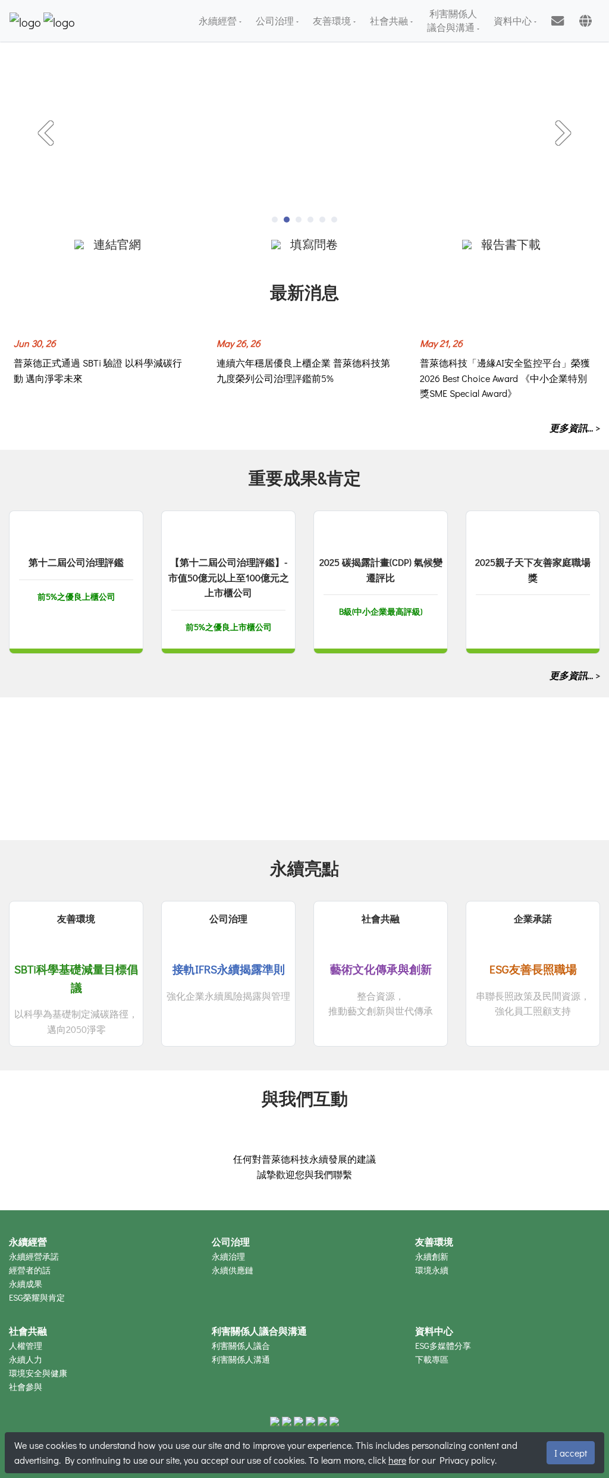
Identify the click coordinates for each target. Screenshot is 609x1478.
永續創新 (431, 1256)
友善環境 (333, 20)
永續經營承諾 (34, 1256)
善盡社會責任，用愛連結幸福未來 (486, 808)
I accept (570, 1452)
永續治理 (228, 1256)
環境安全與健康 (38, 1373)
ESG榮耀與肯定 (37, 1297)
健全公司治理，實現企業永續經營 (80, 808)
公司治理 (276, 20)
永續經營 (219, 20)
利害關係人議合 (241, 1345)
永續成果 (25, 1283)
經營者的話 (30, 1270)
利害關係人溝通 (241, 1359)
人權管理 (25, 1345)
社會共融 (390, 20)
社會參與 (25, 1386)
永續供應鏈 (232, 1270)
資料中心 (514, 20)
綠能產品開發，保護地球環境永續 (283, 808)
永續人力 (25, 1359)
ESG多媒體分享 (443, 1345)
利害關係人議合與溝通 (452, 20)
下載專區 (431, 1359)
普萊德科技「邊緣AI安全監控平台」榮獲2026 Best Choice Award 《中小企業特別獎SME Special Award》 (505, 377)
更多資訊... (572, 427)
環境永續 (431, 1270)
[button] (46, 134)
